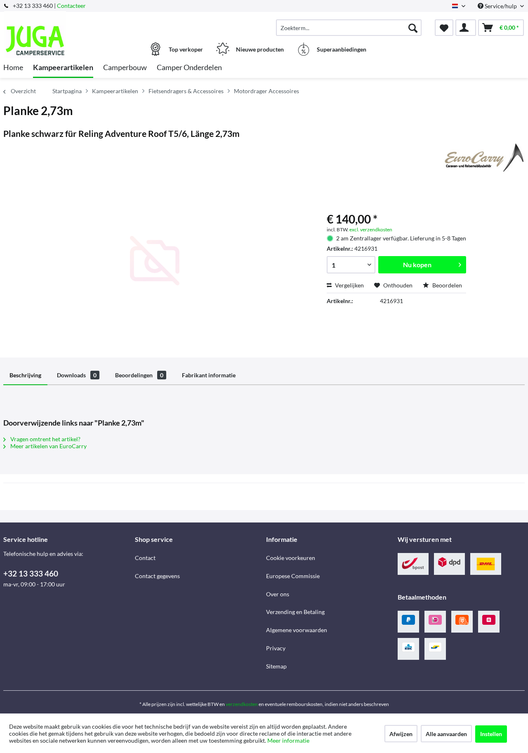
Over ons (277, 594)
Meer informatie (288, 740)
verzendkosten (242, 704)
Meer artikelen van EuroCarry (48, 445)
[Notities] (444, 27)
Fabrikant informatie (209, 375)
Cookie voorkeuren (290, 557)
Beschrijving (25, 375)
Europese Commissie (293, 575)
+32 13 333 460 (30, 573)
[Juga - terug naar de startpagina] (68, 23)
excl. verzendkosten (370, 229)
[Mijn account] (465, 27)
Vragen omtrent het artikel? (44, 438)
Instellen (491, 733)
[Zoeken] (413, 27)
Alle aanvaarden (446, 733)
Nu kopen (417, 264)
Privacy (275, 648)
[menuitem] (349, 27)
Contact (145, 557)
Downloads (77, 375)
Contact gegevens (157, 575)
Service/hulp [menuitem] (500, 5)
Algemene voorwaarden (296, 629)
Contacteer (71, 5)
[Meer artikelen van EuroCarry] (483, 157)
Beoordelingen (139, 375)
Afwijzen (400, 733)
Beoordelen (446, 285)
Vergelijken (349, 285)
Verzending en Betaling (295, 611)
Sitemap (276, 666)
